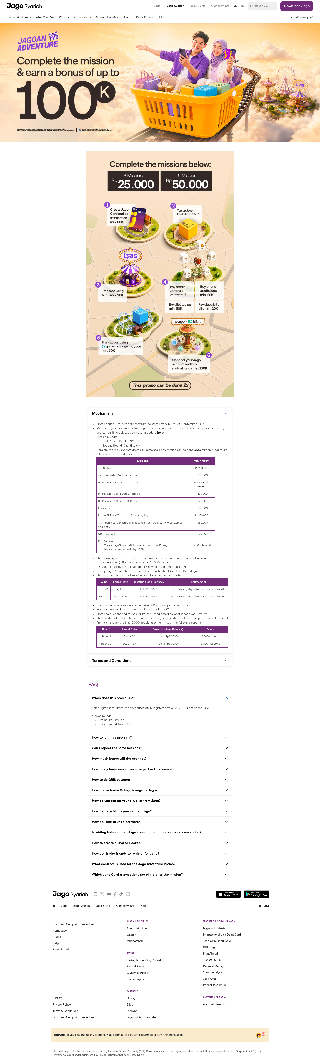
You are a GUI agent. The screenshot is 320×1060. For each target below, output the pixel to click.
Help (127, 17)
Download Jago (297, 6)
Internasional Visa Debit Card (222, 935)
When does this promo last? (113, 698)
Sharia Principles (17, 17)
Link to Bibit (105, 515)
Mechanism (102, 413)
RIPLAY (57, 998)
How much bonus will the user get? (119, 758)
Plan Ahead (210, 954)
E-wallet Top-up (107, 508)
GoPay (131, 998)
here (160, 433)
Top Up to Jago (107, 468)
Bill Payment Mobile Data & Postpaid (119, 494)
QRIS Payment (106, 534)
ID (242, 6)
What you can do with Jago (54, 17)
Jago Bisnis (198, 6)
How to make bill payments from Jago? (122, 811)
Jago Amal (209, 979)
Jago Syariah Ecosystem (142, 1017)
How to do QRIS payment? (112, 779)
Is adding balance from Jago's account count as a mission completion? (146, 832)
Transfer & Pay (212, 960)
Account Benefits (107, 17)
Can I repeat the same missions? (117, 748)
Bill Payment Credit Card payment (118, 482)
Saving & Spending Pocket (144, 960)
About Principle (137, 928)
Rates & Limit (144, 17)
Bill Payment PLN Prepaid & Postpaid (119, 501)
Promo (84, 17)
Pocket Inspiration (215, 985)
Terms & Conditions (65, 1011)
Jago (157, 6)
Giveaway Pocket (138, 973)
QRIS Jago (209, 947)
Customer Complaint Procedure (73, 924)
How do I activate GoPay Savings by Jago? (124, 790)
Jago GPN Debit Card (217, 941)
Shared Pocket (136, 967)
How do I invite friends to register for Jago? (125, 853)
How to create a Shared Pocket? (116, 843)
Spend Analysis (213, 972)
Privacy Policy (62, 1005)
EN (235, 6)
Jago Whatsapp (299, 17)
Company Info (220, 6)
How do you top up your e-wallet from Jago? (126, 801)
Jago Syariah (175, 6)
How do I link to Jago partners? (116, 822)
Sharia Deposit (136, 979)
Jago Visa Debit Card (110, 475)
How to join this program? (112, 737)
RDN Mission (105, 541)
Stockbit (132, 1011)
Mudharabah (135, 941)
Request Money (213, 966)
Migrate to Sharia (214, 928)
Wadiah (131, 935)
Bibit (130, 1005)
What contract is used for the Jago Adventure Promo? (133, 864)
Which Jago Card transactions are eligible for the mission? (137, 874)
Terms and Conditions (111, 660)
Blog (162, 17)
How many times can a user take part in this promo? (132, 769)
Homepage (60, 931)
